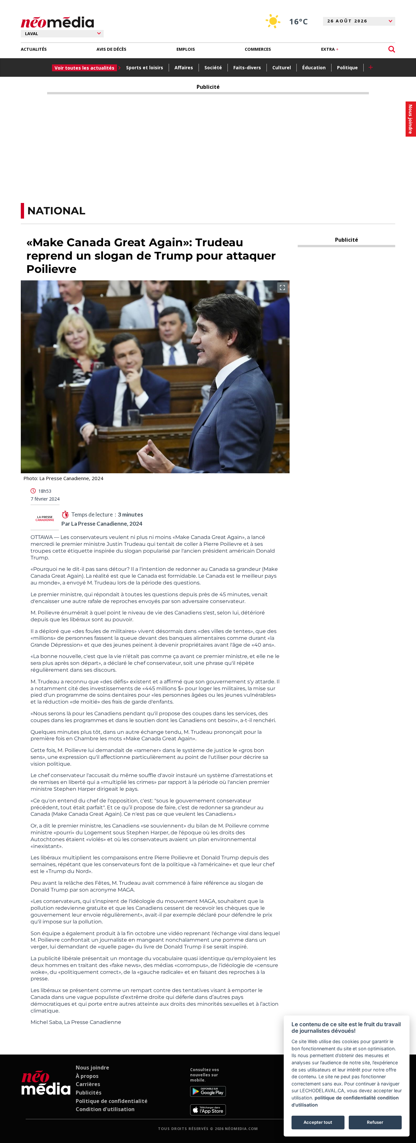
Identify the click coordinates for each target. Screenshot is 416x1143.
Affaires (184, 67)
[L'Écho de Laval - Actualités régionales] (57, 22)
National (56, 210)
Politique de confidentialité (112, 1101)
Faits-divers (247, 67)
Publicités (88, 1092)
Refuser (375, 1122)
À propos (87, 1076)
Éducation (314, 67)
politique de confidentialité (345, 1097)
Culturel (281, 67)
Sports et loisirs (144, 67)
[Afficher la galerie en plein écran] (282, 287)
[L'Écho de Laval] (46, 1091)
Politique (347, 67)
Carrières (88, 1084)
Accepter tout (318, 1122)
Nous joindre (92, 1067)
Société (213, 67)
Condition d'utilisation (105, 1109)
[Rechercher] (391, 49)
